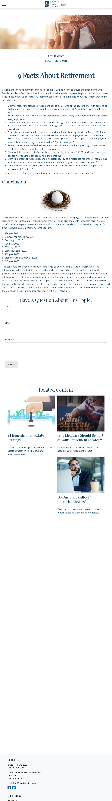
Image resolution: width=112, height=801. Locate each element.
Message (9, 339)
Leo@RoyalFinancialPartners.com (22, 783)
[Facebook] (9, 787)
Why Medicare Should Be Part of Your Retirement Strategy (80, 437)
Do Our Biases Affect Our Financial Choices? (76, 499)
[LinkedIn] (14, 787)
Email (8, 322)
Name (8, 306)
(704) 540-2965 (20, 765)
